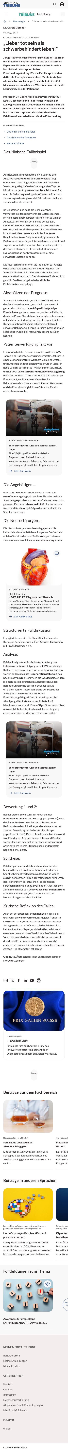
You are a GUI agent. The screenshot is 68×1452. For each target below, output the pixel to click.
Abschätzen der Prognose (21, 137)
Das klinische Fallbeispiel (21, 131)
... (62, 13)
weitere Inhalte (15, 143)
